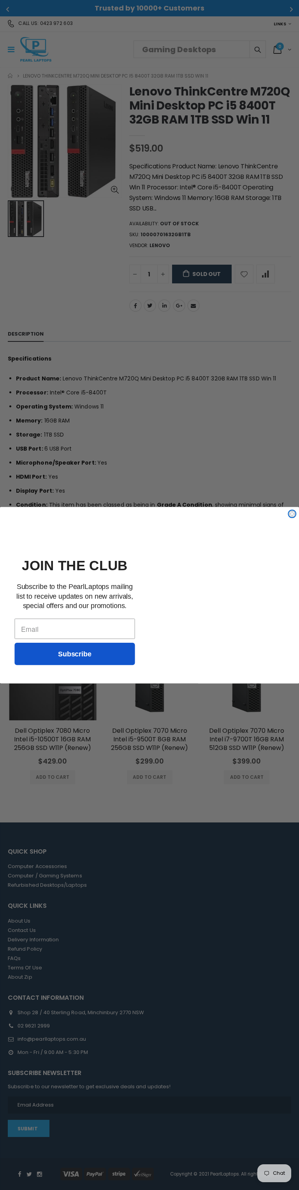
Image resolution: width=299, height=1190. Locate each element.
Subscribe (74, 654)
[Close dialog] (292, 514)
